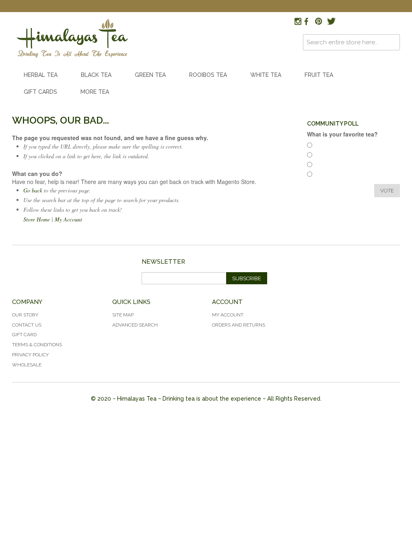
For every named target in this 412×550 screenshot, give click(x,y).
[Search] (392, 42)
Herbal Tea (41, 75)
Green (324, 175)
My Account (68, 219)
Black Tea (96, 75)
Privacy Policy (30, 355)
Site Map (123, 315)
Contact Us (26, 325)
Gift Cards (40, 92)
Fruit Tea (319, 75)
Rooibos (327, 156)
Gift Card (24, 334)
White (324, 165)
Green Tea (150, 75)
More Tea (94, 92)
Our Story (25, 315)
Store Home (36, 219)
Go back (32, 190)
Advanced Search (135, 325)
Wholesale (26, 365)
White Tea (265, 75)
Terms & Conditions (37, 344)
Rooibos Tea (208, 75)
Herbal (325, 146)
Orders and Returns (238, 325)
